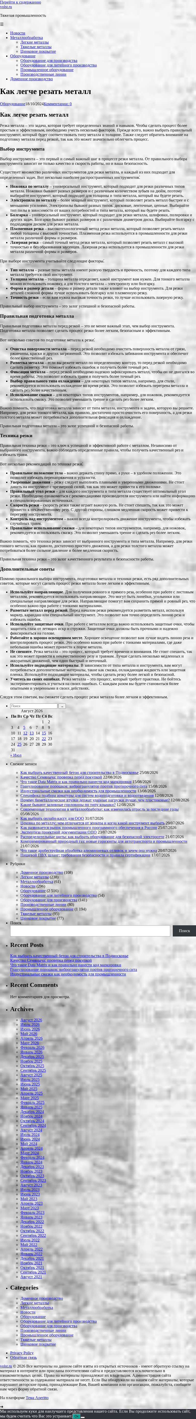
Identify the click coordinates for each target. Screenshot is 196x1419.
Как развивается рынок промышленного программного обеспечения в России (88, 827)
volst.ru (6, 7)
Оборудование (12, 104)
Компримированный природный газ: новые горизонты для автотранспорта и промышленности (103, 841)
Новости (27, 886)
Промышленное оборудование (47, 909)
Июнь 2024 (30, 1139)
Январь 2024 (31, 1162)
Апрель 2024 (31, 1148)
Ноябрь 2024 (31, 1116)
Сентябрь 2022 (33, 1235)
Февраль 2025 (32, 1102)
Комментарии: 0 (58, 104)
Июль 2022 (30, 1240)
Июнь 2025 (30, 1084)
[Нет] (83, 1417)
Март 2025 (29, 1098)
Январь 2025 (31, 1107)
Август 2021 (31, 1277)
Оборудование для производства (48, 900)
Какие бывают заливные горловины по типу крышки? (68, 804)
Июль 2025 (30, 1079)
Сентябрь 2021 (33, 1272)
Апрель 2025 (31, 1093)
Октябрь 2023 (32, 1176)
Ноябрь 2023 (31, 1171)
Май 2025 (28, 1089)
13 (32, 733)
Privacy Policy (22, 1353)
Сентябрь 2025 (33, 1070)
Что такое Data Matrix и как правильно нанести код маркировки (75, 782)
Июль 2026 (30, 1024)
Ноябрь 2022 (31, 1226)
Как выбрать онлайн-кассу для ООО (52, 818)
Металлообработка (36, 881)
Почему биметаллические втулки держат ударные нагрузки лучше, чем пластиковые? (95, 800)
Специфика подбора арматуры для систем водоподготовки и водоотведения (87, 795)
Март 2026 (29, 1043)
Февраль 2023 (32, 1212)
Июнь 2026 (30, 1029)
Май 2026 (28, 1034)
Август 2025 (31, 1075)
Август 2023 (31, 1185)
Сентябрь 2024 (33, 1125)
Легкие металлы (34, 877)
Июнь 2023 (30, 1194)
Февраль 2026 (32, 1047)
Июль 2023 (30, 1189)
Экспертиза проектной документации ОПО (58, 832)
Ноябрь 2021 (31, 1263)
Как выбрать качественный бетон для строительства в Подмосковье (79, 772)
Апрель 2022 (31, 1249)
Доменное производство (41, 872)
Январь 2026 (31, 1052)
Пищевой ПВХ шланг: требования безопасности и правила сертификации (85, 855)
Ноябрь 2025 (31, 1061)
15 (44, 733)
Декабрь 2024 (32, 1111)
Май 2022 (28, 1244)
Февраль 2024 (32, 1157)
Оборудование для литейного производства (58, 895)
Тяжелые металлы (36, 914)
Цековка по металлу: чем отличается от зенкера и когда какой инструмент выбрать (92, 823)
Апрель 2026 (31, 1038)
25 (19, 744)
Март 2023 (29, 1208)
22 (44, 739)
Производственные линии (43, 904)
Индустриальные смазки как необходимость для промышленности (78, 791)
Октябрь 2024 (32, 1121)
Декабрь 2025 (32, 1056)
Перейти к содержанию (20, 2)
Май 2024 (28, 1144)
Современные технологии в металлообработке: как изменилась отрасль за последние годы (99, 809)
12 (25, 733)
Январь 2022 (31, 1254)
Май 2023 (28, 1199)
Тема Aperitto (37, 1398)
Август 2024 (31, 1130)
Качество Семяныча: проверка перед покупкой (61, 777)
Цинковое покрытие (38, 918)
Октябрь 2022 (32, 1231)
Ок (77, 1416)
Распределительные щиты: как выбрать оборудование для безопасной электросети (92, 837)
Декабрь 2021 (32, 1258)
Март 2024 (29, 1153)
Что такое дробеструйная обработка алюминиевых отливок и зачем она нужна (88, 850)
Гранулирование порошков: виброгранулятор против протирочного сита (83, 786)
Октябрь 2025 (32, 1066)
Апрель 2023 (31, 1203)
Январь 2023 (31, 1217)
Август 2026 (31, 1020)
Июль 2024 (30, 1134)
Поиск (15, 923)
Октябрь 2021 (32, 1267)
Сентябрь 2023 (33, 1180)
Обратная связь (23, 1357)
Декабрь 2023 (32, 1166)
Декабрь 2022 (32, 1222)
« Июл (15, 755)
